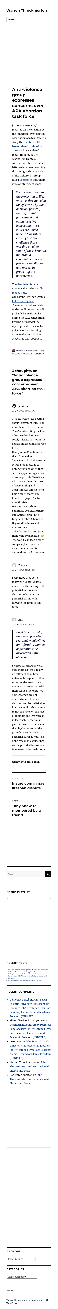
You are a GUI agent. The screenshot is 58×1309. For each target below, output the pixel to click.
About (10, 1290)
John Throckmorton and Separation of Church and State (29, 1066)
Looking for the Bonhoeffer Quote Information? (22, 974)
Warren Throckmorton (26, 10)
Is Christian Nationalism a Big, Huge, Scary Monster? (23, 972)
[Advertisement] (27, 55)
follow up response (23, 301)
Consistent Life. (28, 179)
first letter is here (27, 284)
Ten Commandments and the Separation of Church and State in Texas (28, 970)
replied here (19, 292)
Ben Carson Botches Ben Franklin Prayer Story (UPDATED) (25, 980)
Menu (11, 19)
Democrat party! (19, 999)
